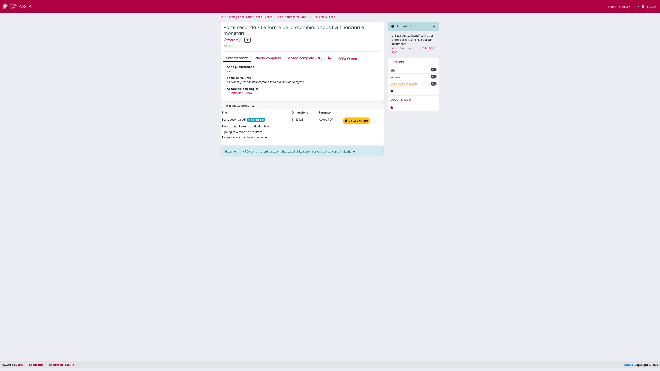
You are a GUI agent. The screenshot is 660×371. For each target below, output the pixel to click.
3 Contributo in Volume (291, 17)
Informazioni (402, 26)
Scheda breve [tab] (237, 58)
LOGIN (651, 7)
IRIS (221, 17)
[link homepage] (19, 6)
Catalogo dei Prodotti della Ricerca (249, 17)
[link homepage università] (41, 6)
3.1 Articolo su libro (322, 17)
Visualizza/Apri (357, 121)
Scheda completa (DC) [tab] (304, 58)
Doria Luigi (232, 39)
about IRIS (36, 365)
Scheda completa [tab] (267, 58)
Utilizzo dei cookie (61, 365)
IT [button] (635, 7)
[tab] (330, 58)
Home (612, 7)
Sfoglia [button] (623, 7)
